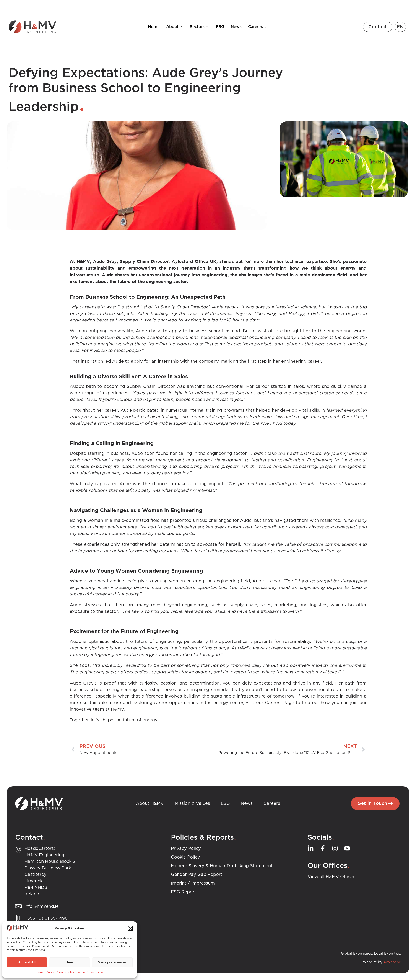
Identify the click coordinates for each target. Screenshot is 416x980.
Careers (255, 27)
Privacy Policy (65, 972)
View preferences (112, 962)
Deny (69, 962)
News (236, 27)
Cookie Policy (45, 972)
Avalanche (392, 962)
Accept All (27, 962)
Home (154, 27)
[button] (130, 928)
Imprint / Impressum (90, 972)
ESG (220, 27)
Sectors (197, 27)
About (172, 27)
